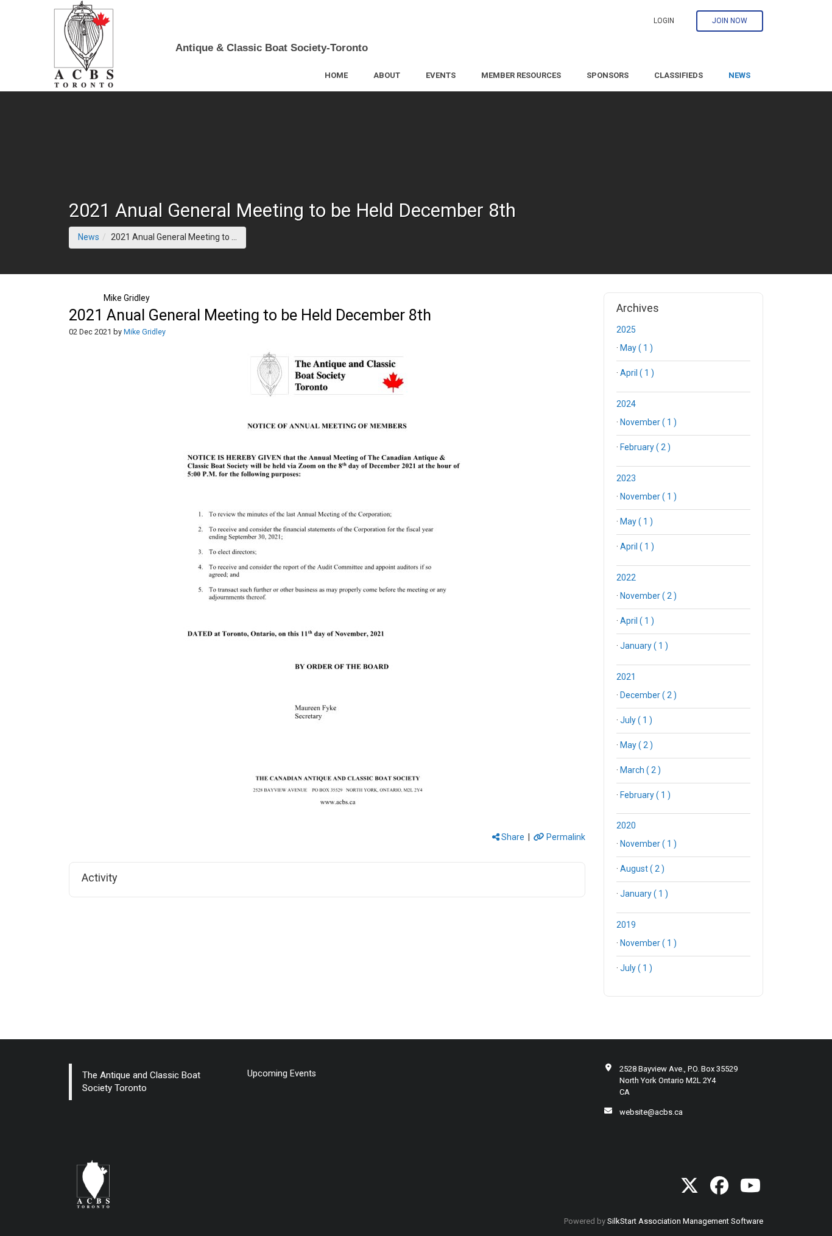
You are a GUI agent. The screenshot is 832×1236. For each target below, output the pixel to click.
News (739, 75)
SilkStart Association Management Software (685, 1221)
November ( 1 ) (648, 422)
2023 (626, 478)
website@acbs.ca (651, 1112)
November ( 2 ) (648, 596)
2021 (626, 677)
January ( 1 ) (644, 646)
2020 (626, 825)
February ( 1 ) (645, 795)
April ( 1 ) (637, 373)
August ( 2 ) (642, 869)
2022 (626, 577)
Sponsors (608, 75)
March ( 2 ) (640, 770)
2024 (626, 404)
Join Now (729, 20)
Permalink (565, 837)
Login (664, 20)
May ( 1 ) (636, 348)
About (386, 75)
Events (441, 75)
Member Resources (521, 75)
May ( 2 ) (636, 745)
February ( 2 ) (645, 447)
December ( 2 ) (648, 695)
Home (336, 75)
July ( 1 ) (636, 720)
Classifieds (678, 75)
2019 (626, 925)
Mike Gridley (127, 298)
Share (511, 837)
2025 (626, 329)
